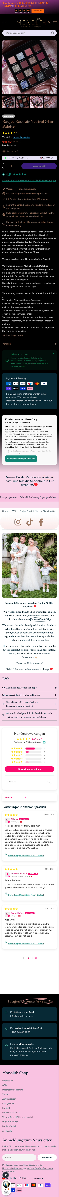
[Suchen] (52, 33)
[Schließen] (53, 353)
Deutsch (37, 1178)
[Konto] (49, 22)
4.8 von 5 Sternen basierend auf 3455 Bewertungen (29, 180)
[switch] (6, 1192)
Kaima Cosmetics (21, 137)
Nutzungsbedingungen (12, 1168)
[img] (11, 815)
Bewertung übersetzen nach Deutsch (26, 855)
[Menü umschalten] (4, 22)
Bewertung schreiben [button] (29, 769)
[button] (9, 133)
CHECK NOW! (37, 11)
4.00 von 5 (37, 739)
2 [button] (28, 958)
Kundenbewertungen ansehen (21, 458)
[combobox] (29, 33)
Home (5, 511)
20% (14, 511)
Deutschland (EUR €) (16, 1178)
